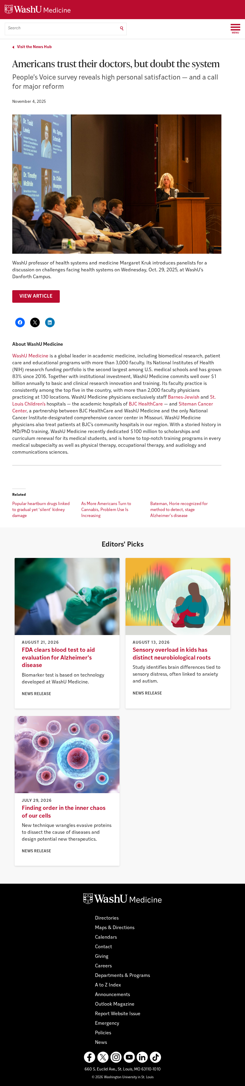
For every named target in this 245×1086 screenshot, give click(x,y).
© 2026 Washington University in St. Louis (123, 1077)
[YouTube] (129, 1057)
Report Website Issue (117, 1014)
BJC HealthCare (146, 404)
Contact (103, 947)
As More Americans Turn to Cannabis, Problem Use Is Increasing (106, 510)
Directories (107, 918)
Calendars (106, 937)
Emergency (107, 1023)
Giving (101, 956)
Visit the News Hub (34, 47)
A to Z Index (108, 985)
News (101, 1042)
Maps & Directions (114, 928)
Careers (103, 966)
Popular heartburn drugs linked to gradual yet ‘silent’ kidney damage (41, 510)
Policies (103, 1033)
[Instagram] (116, 1057)
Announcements (112, 994)
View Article (36, 296)
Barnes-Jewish (183, 397)
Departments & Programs (122, 975)
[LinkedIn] (142, 1057)
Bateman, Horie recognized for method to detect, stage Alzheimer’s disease (179, 510)
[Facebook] (89, 1057)
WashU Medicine (30, 356)
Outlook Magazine (114, 1004)
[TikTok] (155, 1057)
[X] (102, 1057)
